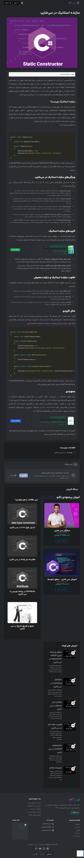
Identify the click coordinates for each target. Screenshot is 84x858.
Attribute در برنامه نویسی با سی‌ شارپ (22, 593)
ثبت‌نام (12, 475)
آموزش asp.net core (34, 806)
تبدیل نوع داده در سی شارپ (22, 527)
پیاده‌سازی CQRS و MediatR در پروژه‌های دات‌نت (53, 422)
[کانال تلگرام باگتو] (48, 848)
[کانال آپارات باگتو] (36, 848)
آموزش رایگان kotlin (35, 815)
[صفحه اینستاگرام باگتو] (44, 848)
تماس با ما (76, 836)
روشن (48, 854)
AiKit (75, 813)
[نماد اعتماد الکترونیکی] (20, 831)
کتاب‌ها (77, 827)
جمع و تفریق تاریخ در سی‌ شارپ (22, 627)
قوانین (78, 830)
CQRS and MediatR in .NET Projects (53, 420)
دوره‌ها (78, 824)
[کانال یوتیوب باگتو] (40, 848)
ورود (22, 475)
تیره (41, 854)
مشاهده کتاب (15, 249)
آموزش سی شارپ (35, 809)
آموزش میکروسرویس (34, 812)
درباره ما (77, 833)
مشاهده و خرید (15, 421)
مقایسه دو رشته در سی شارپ (22, 559)
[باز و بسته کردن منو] (78, 3)
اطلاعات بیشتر (61, 541)
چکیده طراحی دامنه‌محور (60, 251)
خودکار (34, 854)
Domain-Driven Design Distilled (55, 249)
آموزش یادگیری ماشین (34, 803)
